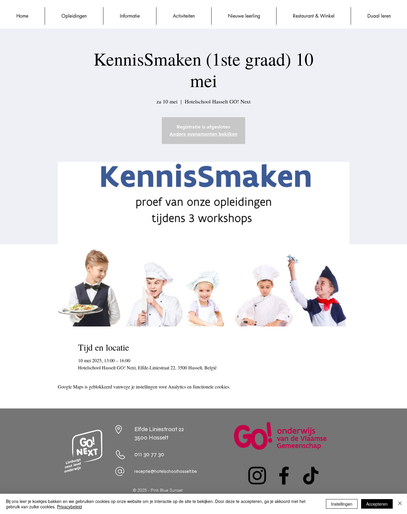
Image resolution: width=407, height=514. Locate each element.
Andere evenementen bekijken (203, 134)
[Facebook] (284, 475)
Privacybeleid (69, 507)
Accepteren (377, 504)
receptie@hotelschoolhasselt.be (165, 471)
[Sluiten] (399, 503)
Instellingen (341, 504)
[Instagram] (257, 475)
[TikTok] (311, 475)
